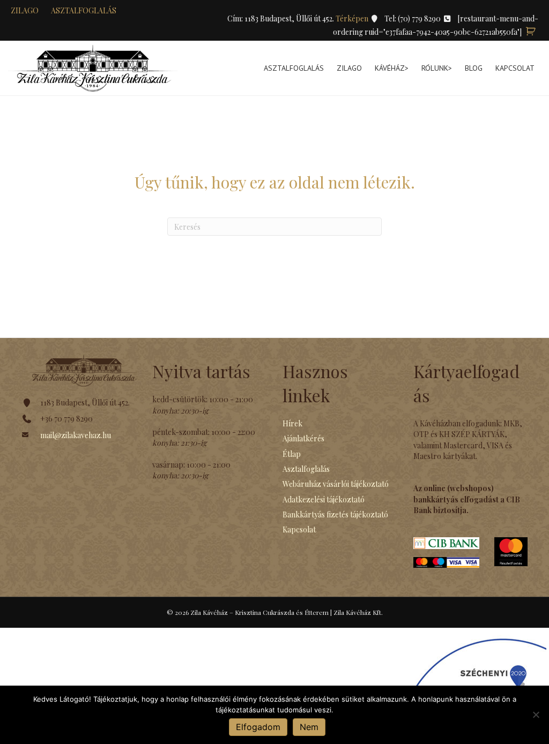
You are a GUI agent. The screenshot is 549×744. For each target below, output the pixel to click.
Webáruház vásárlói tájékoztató (336, 484)
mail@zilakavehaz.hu (75, 435)
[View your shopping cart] (530, 32)
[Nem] (535, 714)
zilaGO (25, 10)
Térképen (353, 18)
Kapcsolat (515, 68)
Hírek (292, 423)
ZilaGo (349, 68)
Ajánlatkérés (303, 438)
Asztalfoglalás (83, 10)
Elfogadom (258, 727)
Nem (309, 727)
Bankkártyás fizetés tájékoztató (335, 514)
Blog (474, 68)
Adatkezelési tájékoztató (324, 499)
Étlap (292, 454)
